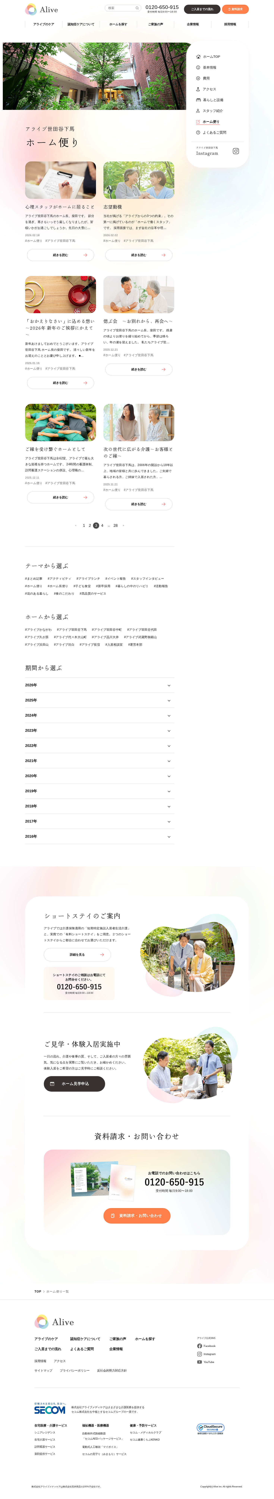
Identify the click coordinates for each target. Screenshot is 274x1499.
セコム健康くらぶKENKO (145, 1439)
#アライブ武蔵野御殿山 (140, 637)
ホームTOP (211, 56)
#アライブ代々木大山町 (70, 637)
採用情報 (230, 24)
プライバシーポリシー (75, 1370)
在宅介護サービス (44, 1439)
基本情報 (209, 67)
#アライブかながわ (38, 629)
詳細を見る (77, 954)
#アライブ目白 (64, 644)
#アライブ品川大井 (105, 637)
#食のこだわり (64, 593)
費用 (206, 78)
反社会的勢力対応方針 (112, 1370)
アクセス (209, 89)
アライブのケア (43, 24)
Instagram (210, 1354)
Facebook (209, 1345)
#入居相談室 (114, 644)
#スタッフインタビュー (147, 578)
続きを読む (60, 255)
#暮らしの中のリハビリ (132, 586)
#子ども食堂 (82, 586)
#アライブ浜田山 (37, 644)
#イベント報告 (115, 578)
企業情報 (193, 24)
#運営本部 (135, 644)
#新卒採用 (103, 586)
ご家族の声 (155, 24)
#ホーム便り (33, 240)
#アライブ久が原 (37, 637)
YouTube (209, 1362)
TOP (37, 1291)
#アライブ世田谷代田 (142, 629)
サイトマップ (43, 1370)
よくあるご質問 (214, 132)
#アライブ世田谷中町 (107, 629)
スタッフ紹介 (213, 111)
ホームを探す (118, 24)
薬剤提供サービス (44, 1453)
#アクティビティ (59, 578)
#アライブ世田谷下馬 (60, 240)
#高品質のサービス (93, 593)
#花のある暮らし (37, 593)
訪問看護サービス (44, 1446)
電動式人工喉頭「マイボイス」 (100, 1446)
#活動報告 (161, 586)
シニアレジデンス (44, 1432)
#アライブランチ (88, 578)
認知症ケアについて (81, 24)
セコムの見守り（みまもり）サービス (104, 1453)
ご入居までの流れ (202, 9)
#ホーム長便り (58, 586)
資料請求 (237, 9)
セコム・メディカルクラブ (145, 1432)
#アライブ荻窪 (90, 644)
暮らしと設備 (213, 100)
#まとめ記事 (33, 578)
